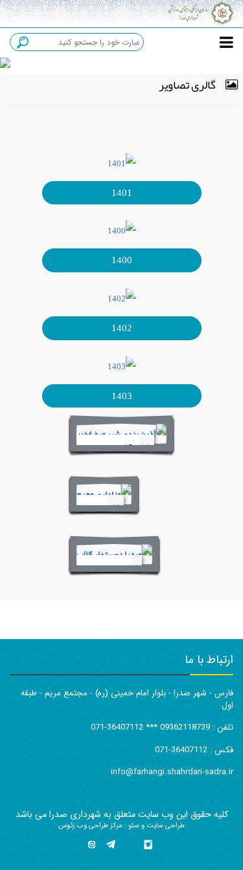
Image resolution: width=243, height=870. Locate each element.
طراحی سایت (165, 825)
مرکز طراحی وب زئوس (90, 825)
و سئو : (133, 825)
